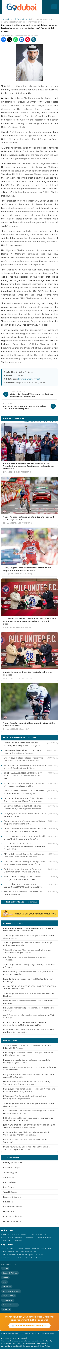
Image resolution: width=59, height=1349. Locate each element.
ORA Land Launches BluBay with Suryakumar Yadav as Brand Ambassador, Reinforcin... (25, 862)
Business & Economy (12, 1197)
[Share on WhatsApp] (15, 39)
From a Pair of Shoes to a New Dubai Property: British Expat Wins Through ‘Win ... (24, 744)
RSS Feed (42, 1234)
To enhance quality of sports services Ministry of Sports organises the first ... (24, 822)
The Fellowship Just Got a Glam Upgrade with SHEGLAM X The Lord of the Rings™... (25, 837)
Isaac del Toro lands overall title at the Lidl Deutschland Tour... (23, 893)
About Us (5, 1234)
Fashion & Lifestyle (11, 1168)
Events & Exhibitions (12, 1216)
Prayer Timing (7, 1240)
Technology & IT (10, 1173)
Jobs (4, 1282)
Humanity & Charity (12, 1221)
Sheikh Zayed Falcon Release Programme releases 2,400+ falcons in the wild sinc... (23, 759)
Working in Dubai (44, 1248)
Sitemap (18, 1240)
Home (4, 19)
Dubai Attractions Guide (25, 1248)
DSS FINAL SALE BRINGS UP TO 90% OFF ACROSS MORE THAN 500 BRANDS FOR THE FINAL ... (24, 775)
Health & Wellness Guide (11, 1255)
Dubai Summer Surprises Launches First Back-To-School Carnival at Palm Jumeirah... (25, 829)
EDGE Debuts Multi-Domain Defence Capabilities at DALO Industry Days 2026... (23, 885)
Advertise (18, 1237)
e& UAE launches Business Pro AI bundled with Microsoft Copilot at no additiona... (25, 766)
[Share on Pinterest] (27, 39)
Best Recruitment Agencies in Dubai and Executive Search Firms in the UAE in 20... (22, 870)
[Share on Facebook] (3, 39)
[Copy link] (33, 39)
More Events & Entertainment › (39, 421)
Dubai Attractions (43, 1237)
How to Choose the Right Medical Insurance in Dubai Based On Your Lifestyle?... (24, 792)
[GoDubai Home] (22, 7)
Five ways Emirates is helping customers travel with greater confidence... (22, 751)
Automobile (8, 1177)
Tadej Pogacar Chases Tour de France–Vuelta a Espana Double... (25, 814)
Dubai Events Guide (28, 1251)
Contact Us (32, 1234)
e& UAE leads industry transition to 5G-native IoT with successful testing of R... (24, 784)
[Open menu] (54, 6)
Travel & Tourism (10, 1192)
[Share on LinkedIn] (21, 39)
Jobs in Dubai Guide (32, 1258)
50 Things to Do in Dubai (32, 1255)
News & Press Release (11, 1291)
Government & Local (12, 1207)
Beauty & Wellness (10, 1273)
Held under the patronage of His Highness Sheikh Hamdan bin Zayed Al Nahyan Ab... (23, 799)
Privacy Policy (7, 1237)
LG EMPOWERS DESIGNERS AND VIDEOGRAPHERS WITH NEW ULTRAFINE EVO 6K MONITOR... (25, 846)
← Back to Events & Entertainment (20, 902)
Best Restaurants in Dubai (12, 1258)
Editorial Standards (18, 1234)
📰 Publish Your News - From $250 (29, 1325)
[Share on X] (9, 39)
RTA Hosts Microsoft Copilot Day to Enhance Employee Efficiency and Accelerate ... (24, 855)
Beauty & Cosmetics (12, 1163)
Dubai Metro (29, 1237)
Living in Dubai (7, 1248)
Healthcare (8, 1211)
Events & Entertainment (19, 19)
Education (8, 1202)
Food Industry (9, 1182)
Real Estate (8, 1187)
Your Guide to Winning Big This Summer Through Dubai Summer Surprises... (22, 877)
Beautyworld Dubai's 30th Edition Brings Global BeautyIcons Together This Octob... (23, 807)
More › (52, 923)
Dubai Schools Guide (9, 1251)
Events (5, 1277)
